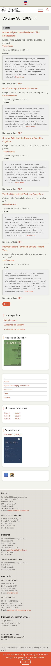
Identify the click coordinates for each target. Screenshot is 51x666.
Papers (6, 381)
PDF (20, 83)
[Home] (3, 9)
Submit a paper (10, 320)
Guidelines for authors (14, 324)
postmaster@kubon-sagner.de (19, 610)
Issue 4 (17, 413)
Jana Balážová (8, 152)
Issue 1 (7, 413)
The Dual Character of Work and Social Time (23, 194)
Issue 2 (7, 416)
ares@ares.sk (12, 593)
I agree (26, 662)
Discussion (8, 389)
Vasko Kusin (7, 46)
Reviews (7, 397)
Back (6, 304)
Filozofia (13, 9)
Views (6, 393)
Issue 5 (17, 416)
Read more (19, 77)
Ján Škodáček (8, 260)
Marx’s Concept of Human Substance (19, 88)
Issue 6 (17, 419)
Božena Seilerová (9, 95)
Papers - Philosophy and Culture (16, 385)
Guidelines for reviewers (14, 329)
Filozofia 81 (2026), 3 (12, 434)
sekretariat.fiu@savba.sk (16, 550)
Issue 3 (7, 419)
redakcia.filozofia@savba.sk (18, 511)
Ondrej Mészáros (9, 204)
